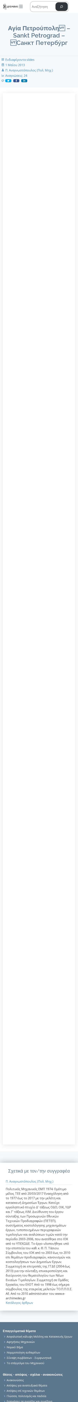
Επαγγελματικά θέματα (19, 1331)
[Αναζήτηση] (61, 6)
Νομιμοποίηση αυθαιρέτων (23, 1352)
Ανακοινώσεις (15, 1380)
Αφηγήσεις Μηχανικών (21, 1342)
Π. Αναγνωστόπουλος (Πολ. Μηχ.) (29, 70)
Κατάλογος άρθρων (19, 1303)
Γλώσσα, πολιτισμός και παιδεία (26, 1396)
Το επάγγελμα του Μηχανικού (25, 1363)
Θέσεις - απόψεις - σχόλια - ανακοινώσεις (33, 1374)
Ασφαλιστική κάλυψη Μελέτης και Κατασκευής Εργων (39, 1336)
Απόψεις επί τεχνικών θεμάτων (26, 1391)
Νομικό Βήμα (15, 1347)
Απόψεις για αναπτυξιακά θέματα (27, 1385)
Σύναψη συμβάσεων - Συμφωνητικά (29, 1358)
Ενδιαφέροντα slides (19, 60)
